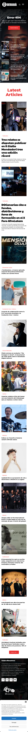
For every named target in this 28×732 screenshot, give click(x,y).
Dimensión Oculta (15, 62)
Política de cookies (12, 730)
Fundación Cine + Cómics (16, 72)
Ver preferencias (14, 726)
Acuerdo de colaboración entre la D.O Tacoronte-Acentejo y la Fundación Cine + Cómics (19, 77)
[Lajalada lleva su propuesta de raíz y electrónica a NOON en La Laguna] (14, 458)
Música (4, 515)
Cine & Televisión (7, 350)
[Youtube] (15, 679)
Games (4, 393)
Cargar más (13, 652)
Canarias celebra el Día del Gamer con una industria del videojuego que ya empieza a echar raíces (13, 398)
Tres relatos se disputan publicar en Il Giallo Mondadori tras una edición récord (18, 47)
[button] (26, 702)
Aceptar (14, 718)
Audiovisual (5, 556)
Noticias (4, 435)
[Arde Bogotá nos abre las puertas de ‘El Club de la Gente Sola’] (14, 582)
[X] (11, 679)
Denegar (14, 722)
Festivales (13, 42)
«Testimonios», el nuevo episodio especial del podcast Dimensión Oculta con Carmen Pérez (18, 67)
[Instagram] (7, 679)
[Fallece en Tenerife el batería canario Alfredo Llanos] (14, 418)
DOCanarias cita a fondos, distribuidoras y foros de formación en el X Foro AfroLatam (18, 57)
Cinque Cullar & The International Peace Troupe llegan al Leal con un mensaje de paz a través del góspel (13, 519)
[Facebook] (3, 679)
